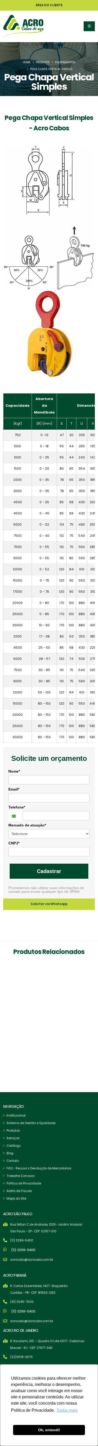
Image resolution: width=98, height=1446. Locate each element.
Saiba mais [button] (67, 1410)
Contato (13, 1161)
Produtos (43, 62)
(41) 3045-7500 (22, 1302)
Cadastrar (49, 871)
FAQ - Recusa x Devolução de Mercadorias (39, 1168)
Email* (13, 789)
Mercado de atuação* (27, 825)
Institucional (16, 1115)
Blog (10, 1153)
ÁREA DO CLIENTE (49, 5)
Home (27, 62)
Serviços (13, 1138)
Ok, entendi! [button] (49, 1430)
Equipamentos (65, 62)
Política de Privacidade (24, 1183)
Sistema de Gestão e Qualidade (31, 1123)
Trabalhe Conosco (20, 1176)
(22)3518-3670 (21, 1357)
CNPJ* (13, 843)
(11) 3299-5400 (21, 1240)
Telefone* (16, 807)
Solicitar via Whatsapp (49, 904)
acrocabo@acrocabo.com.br (31, 1260)
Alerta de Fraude (19, 1191)
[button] (89, 26)
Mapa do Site (16, 1198)
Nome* (14, 771)
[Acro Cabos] (23, 26)
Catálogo (14, 1146)
